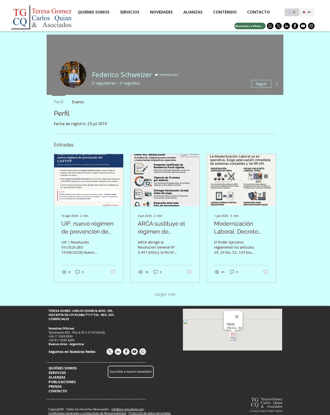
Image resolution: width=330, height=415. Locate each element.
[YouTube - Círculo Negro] (303, 26)
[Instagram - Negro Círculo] (311, 26)
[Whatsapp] (270, 26)
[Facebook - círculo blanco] (126, 351)
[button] (226, 12)
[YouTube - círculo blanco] (134, 351)
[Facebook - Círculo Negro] (295, 26)
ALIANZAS (57, 377)
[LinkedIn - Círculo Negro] (286, 26)
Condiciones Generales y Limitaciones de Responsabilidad (87, 413)
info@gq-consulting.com (127, 409)
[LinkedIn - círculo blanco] (118, 351)
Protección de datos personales (150, 413)
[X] (278, 26)
